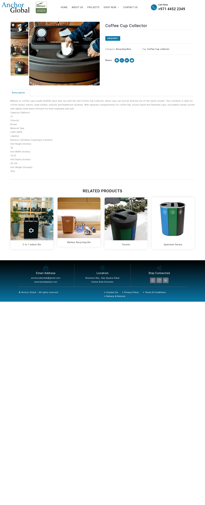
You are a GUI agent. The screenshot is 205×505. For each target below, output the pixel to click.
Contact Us (130, 7)
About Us (77, 7)
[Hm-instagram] (159, 280)
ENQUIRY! (112, 38)
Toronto (126, 244)
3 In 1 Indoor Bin (32, 244)
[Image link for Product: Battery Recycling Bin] (79, 217)
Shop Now (110, 7)
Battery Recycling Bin (79, 242)
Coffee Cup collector (158, 49)
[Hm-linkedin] (165, 280)
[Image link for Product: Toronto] (126, 218)
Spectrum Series (173, 244)
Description (18, 92)
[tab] (20, 92)
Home (64, 7)
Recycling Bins (123, 49)
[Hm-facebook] (153, 280)
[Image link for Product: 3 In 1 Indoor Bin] (31, 218)
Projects (93, 7)
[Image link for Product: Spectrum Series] (173, 218)
